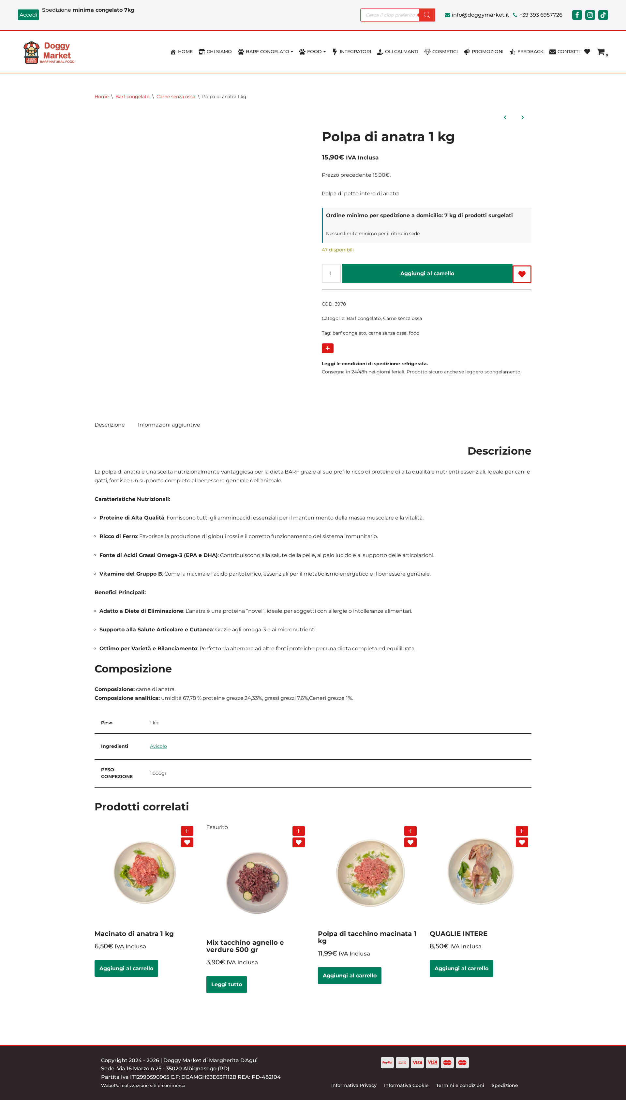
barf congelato (349, 333)
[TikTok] (603, 15)
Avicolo (158, 746)
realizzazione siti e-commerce (152, 1085)
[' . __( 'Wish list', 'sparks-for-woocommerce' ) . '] (587, 51)
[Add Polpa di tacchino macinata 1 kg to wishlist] (410, 842)
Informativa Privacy (354, 1085)
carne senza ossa (387, 333)
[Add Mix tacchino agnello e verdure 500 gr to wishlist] (298, 842)
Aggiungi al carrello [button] (126, 968)
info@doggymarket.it (480, 15)
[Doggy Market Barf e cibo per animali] (50, 52)
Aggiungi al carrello (427, 273)
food (414, 333)
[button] (292, 52)
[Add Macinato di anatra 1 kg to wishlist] (187, 842)
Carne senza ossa (175, 96)
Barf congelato (132, 96)
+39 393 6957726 (540, 15)
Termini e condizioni (460, 1085)
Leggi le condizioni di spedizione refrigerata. (375, 364)
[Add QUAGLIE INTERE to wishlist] (522, 842)
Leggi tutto (226, 984)
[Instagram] (590, 15)
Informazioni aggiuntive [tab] (169, 425)
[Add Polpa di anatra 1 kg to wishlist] (522, 274)
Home (102, 96)
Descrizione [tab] (110, 425)
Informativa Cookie (406, 1085)
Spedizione (505, 1085)
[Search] (427, 15)
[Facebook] (577, 15)
